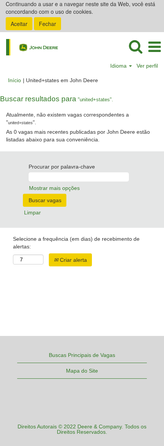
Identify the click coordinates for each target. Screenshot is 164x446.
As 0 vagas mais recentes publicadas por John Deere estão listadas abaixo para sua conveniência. (78, 136)
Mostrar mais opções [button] (54, 188)
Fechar (47, 24)
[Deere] (29, 46)
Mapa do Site (82, 371)
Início (14, 80)
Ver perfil (147, 66)
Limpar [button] (32, 212)
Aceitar (19, 24)
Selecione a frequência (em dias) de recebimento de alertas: (76, 243)
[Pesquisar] (135, 46)
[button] (154, 47)
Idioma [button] (119, 66)
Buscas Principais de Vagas (82, 355)
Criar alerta (72, 260)
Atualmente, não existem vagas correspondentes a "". (67, 118)
